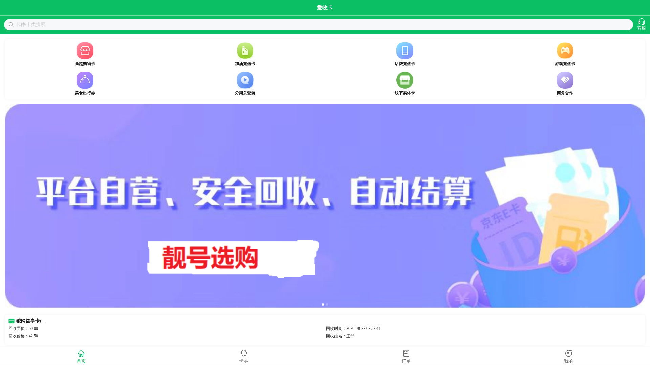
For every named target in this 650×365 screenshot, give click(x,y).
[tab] (81, 356)
